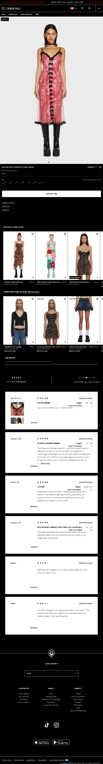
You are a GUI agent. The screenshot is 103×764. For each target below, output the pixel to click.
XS (10, 183)
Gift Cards (78, 705)
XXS (3, 183)
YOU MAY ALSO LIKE (13, 227)
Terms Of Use (19, 760)
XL (33, 183)
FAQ (51, 694)
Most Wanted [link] (26, 14)
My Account (24, 696)
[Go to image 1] (48, 162)
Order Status (24, 694)
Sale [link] (37, 14)
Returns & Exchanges (51, 699)
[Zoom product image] (51, 90)
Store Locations (78, 696)
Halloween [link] (13, 14)
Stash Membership (78, 711)
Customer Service (51, 705)
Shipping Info (50, 696)
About (78, 694)
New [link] (3, 14)
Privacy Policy (7, 760)
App (78, 708)
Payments (51, 702)
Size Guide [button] (6, 206)
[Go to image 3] (51, 162)
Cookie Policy (31, 760)
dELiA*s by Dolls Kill (9, 170)
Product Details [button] (8, 202)
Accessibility (42, 760)
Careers (78, 702)
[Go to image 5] (54, 162)
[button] (23, 2)
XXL (39, 183)
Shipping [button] (5, 210)
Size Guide (78, 699)
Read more (45, 463)
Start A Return (24, 702)
